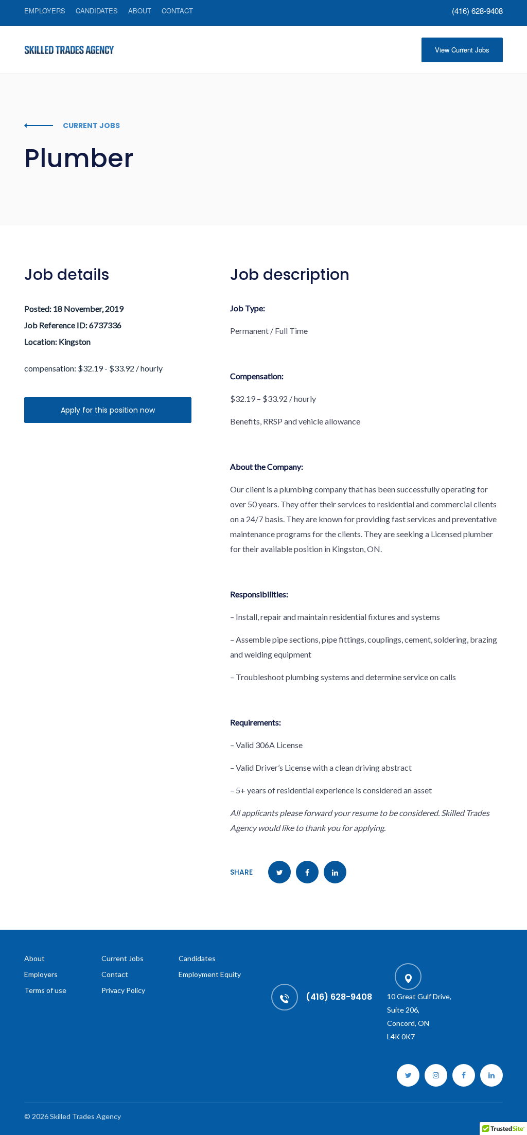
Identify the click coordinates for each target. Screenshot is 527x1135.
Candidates (97, 10)
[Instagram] (436, 1075)
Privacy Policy (123, 990)
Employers (44, 10)
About (139, 10)
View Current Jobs (462, 50)
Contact (177, 10)
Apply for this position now (108, 410)
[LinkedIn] (491, 1075)
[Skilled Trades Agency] (69, 50)
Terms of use (45, 990)
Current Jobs (122, 958)
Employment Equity (210, 974)
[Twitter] (408, 1075)
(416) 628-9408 (477, 11)
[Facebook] (463, 1075)
